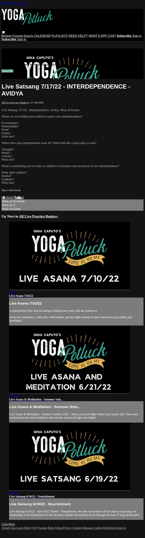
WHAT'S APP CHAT (102, 35)
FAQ (34, 527)
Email (20, 197)
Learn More (23, 527)
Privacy (67, 527)
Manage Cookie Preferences (100, 527)
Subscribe (7, 70)
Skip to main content (14, 3)
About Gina (9, 527)
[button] (3, 32)
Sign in (137, 35)
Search (28, 35)
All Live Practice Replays (15, 102)
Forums (17, 35)
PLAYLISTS (60, 35)
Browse (7, 35)
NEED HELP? (78, 35)
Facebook (8, 197)
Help (51, 527)
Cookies (77, 527)
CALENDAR (42, 35)
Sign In (21, 39)
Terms (59, 527)
